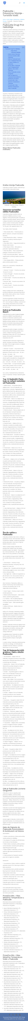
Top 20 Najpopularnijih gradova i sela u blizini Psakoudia (13, 68)
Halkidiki (22, 19)
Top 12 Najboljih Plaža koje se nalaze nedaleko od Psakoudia (14, 62)
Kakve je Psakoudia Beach (14, 59)
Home (4, 19)
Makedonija (16, 19)
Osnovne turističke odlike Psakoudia (14, 56)
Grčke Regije (10, 19)
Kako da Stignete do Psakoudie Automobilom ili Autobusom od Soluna (14, 77)
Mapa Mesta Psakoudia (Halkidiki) (16, 51)
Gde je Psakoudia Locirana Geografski (14, 72)
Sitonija (4, 21)
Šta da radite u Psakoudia (14, 65)
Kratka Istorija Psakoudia (14, 54)
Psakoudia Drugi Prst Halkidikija (12, 49)
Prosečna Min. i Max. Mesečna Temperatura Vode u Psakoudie (13, 86)
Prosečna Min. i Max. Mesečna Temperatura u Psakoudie (14, 81)
